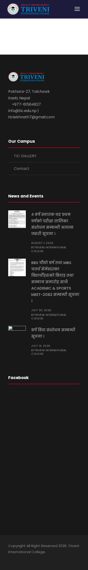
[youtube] (26, 558)
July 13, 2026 (40, 346)
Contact (21, 168)
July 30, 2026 (41, 310)
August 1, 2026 (42, 243)
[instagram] (34, 558)
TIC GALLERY (25, 156)
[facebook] (10, 558)
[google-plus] (18, 558)
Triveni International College (49, 249)
